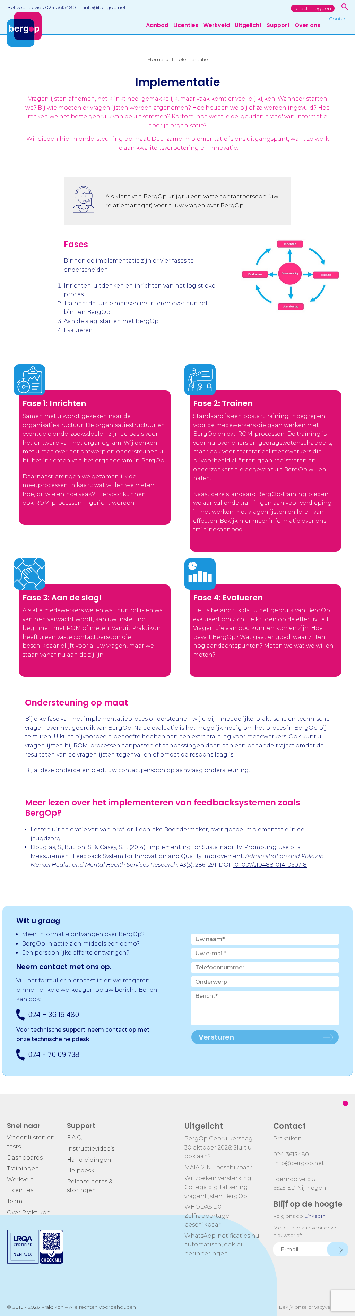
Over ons (307, 26)
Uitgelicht (248, 26)
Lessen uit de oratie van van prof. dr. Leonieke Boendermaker (119, 829)
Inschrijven (337, 1249)
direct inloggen (312, 8)
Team (15, 1201)
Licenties (185, 26)
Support (278, 26)
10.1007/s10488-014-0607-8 (270, 865)
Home (155, 59)
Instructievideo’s (90, 1148)
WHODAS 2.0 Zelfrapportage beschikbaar (206, 1216)
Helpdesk (80, 1170)
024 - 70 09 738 (53, 1054)
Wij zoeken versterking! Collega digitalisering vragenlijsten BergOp (218, 1187)
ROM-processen (58, 502)
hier (245, 521)
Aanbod (157, 26)
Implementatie (190, 59)
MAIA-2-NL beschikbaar (218, 1167)
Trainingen (23, 1168)
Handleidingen (89, 1159)
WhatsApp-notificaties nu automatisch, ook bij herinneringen (221, 1244)
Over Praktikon (29, 1212)
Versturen (216, 1037)
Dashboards (25, 1157)
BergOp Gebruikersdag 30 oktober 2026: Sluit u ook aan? (218, 1147)
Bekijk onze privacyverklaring (313, 1307)
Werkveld (216, 26)
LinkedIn (315, 1216)
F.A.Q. (75, 1137)
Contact (338, 19)
